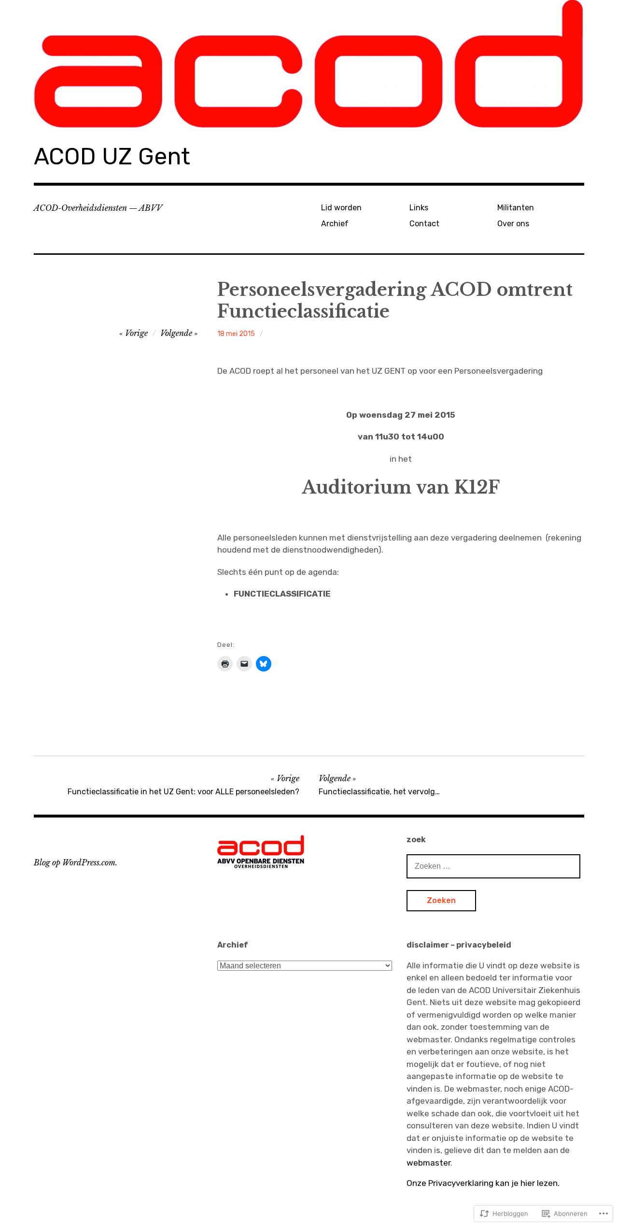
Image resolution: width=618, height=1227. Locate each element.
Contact (424, 223)
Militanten (515, 207)
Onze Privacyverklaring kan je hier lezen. (483, 1183)
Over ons (513, 223)
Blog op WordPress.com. (75, 862)
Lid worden (341, 207)
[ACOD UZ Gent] (309, 65)
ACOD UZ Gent (112, 156)
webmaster (428, 1163)
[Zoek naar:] (493, 866)
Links (418, 207)
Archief (335, 223)
